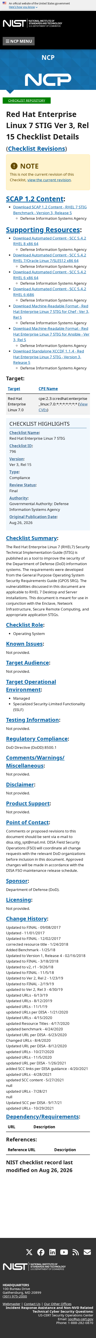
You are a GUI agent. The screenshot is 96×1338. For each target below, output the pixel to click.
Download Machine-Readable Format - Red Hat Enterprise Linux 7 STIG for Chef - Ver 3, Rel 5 (51, 311)
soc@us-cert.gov (80, 1319)
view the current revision (49, 179)
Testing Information (32, 719)
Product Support (28, 803)
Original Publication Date (32, 516)
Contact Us (32, 1304)
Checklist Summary (31, 538)
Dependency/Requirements (42, 1116)
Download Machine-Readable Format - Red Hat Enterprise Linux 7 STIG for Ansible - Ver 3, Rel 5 (51, 334)
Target (14, 388)
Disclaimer (20, 784)
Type (14, 471)
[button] (19, 41)
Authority (18, 498)
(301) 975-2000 (15, 1296)
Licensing (18, 899)
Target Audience (27, 662)
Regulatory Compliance (37, 738)
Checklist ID (20, 445)
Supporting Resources (43, 229)
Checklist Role (24, 624)
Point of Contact (27, 822)
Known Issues (24, 643)
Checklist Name (24, 432)
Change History (26, 918)
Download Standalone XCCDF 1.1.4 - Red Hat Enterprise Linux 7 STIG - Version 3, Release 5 (48, 357)
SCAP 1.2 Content (34, 198)
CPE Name (48, 388)
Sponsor (17, 880)
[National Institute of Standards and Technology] (35, 1268)
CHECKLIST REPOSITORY (26, 100)
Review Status (22, 485)
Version (16, 458)
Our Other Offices (57, 1304)
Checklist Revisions (36, 148)
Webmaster (11, 1304)
